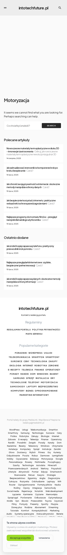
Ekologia (15, 365)
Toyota (48, 501)
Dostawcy (22, 452)
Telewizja (27, 370)
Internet (28, 365)
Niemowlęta (51, 494)
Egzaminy (32, 478)
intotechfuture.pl (33, 7)
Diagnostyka (54, 478)
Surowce (16, 361)
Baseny (54, 374)
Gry (52, 378)
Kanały (51, 443)
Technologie (18, 382)
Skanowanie (20, 475)
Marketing (54, 511)
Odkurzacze (40, 498)
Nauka (58, 485)
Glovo (11, 452)
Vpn (17, 501)
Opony (26, 488)
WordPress (35, 353)
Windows (42, 374)
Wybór (32, 452)
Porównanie (26, 498)
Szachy (16, 465)
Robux (35, 456)
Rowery (28, 462)
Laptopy (32, 386)
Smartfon (38, 357)
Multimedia (40, 462)
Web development (54, 491)
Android (34, 469)
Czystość (58, 501)
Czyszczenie (21, 459)
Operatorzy (52, 370)
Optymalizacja (55, 498)
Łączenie (16, 494)
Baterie (59, 514)
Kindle (10, 501)
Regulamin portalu (19, 329)
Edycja (44, 472)
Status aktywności (45, 514)
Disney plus (16, 507)
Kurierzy (57, 452)
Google (59, 459)
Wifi (59, 482)
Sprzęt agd (13, 498)
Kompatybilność (39, 511)
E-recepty (14, 370)
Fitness (41, 452)
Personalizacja (15, 462)
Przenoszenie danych (18, 469)
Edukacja (34, 459)
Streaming (53, 507)
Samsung (19, 378)
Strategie (51, 475)
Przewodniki (36, 501)
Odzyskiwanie (13, 456)
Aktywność (24, 472)
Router (12, 485)
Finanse (39, 370)
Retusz (31, 475)
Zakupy (53, 361)
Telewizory (33, 446)
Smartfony (53, 357)
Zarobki (57, 449)
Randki (24, 374)
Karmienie (28, 494)
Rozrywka (24, 482)
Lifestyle (12, 472)
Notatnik (39, 491)
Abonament (40, 507)
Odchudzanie (38, 482)
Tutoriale (14, 511)
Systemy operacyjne (24, 514)
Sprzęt (30, 378)
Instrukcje (46, 449)
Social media (13, 491)
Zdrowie (53, 365)
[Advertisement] (33, 56)
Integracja (37, 488)
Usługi (48, 353)
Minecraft (52, 465)
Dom (33, 374)
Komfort (25, 511)
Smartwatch (56, 472)
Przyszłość (56, 469)
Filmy (14, 504)
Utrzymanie (57, 446)
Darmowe (44, 456)
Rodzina (28, 507)
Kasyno (40, 475)
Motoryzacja (49, 382)
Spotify (44, 504)
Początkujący (54, 462)
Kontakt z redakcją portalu (33, 315)
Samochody (17, 386)
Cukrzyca (12, 482)
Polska (13, 436)
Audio (9, 514)
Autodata (40, 465)
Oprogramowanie (46, 391)
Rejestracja (27, 491)
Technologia (39, 361)
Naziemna (11, 446)
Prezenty (34, 504)
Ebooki (25, 501)
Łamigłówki (57, 456)
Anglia (42, 478)
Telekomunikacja (19, 357)
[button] (5, 7)
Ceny (27, 361)
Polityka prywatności (46, 329)
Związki (32, 443)
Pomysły (23, 504)
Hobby (10, 459)
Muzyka (54, 504)
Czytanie (39, 494)
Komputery (18, 391)
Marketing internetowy (34, 395)
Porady (14, 374)
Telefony (33, 382)
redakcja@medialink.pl (33, 423)
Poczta (25, 456)
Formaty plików (44, 485)
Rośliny (17, 488)
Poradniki (21, 353)
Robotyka (40, 365)
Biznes (30, 391)
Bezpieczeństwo (48, 386)
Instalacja (42, 378)
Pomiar (35, 472)
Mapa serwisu (34, 334)
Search (51, 126)
